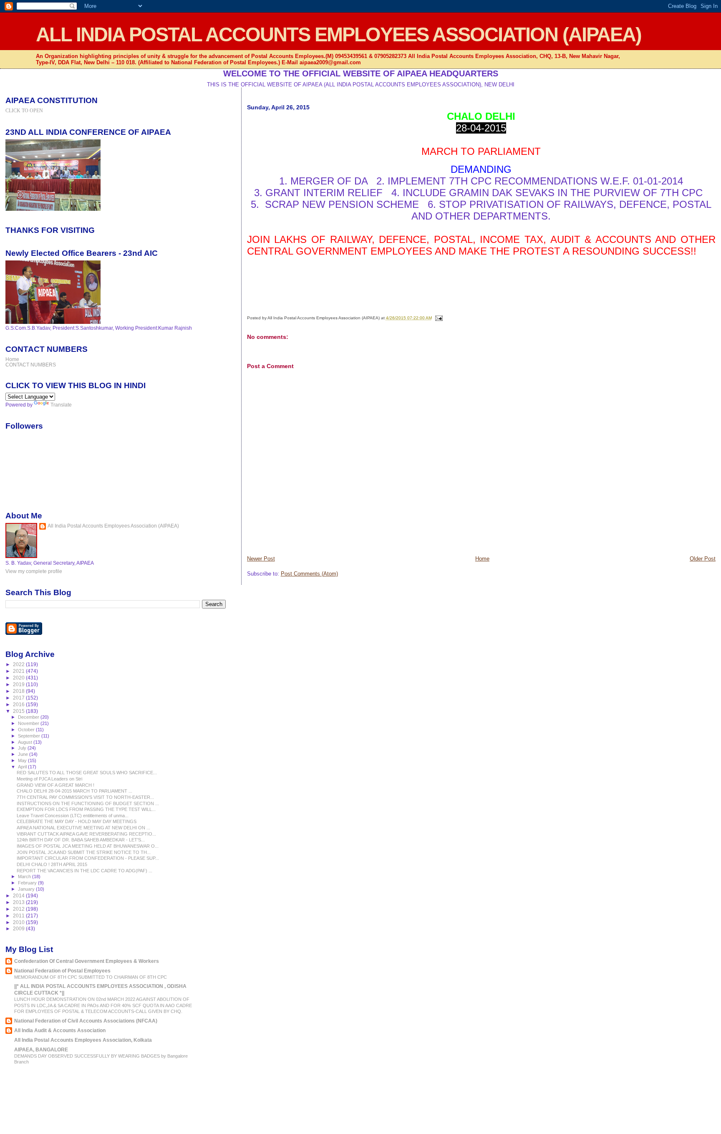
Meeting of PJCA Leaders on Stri (49, 778)
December (29, 717)
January (27, 889)
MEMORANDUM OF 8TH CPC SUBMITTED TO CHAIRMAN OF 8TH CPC (90, 977)
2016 (19, 704)
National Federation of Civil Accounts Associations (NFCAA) (85, 1020)
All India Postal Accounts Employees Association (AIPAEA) (113, 526)
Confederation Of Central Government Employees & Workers (86, 961)
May (23, 760)
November (29, 723)
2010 (19, 922)
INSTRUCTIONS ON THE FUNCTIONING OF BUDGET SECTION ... (88, 803)
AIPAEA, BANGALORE (41, 1049)
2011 (19, 915)
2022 (19, 664)
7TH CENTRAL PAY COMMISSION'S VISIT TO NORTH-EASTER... (85, 797)
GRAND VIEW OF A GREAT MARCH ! (55, 785)
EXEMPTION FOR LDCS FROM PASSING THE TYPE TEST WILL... (86, 809)
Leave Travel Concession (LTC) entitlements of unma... (73, 815)
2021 (19, 671)
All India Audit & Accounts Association (60, 1030)
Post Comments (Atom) (309, 574)
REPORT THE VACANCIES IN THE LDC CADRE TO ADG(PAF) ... (84, 870)
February (28, 882)
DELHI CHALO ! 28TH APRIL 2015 (52, 864)
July (23, 747)
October (27, 729)
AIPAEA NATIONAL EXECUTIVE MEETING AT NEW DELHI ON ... (83, 827)
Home (482, 559)
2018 (19, 691)
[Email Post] (438, 318)
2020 (19, 677)
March (25, 876)
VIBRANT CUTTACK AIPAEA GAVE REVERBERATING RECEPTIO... (86, 833)
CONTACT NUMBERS (30, 364)
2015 (19, 711)
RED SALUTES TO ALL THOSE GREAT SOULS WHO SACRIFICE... (87, 772)
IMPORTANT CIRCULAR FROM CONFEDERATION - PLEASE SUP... (88, 858)
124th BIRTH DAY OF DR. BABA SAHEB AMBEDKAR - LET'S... (81, 839)
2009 (19, 928)
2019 (19, 684)
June (23, 754)
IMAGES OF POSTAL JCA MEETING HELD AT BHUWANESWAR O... (88, 846)
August (25, 742)
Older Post (703, 559)
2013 (19, 902)
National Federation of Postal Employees (62, 970)
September (29, 735)
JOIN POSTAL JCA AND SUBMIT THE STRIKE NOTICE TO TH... (84, 852)
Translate (61, 405)
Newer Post (261, 559)
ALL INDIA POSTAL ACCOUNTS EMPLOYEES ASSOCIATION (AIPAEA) (338, 34)
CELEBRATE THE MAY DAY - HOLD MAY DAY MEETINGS (76, 821)
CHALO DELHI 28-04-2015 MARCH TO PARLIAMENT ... (74, 790)
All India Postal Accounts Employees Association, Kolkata (83, 1040)
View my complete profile (33, 571)
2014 (19, 895)
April (23, 766)
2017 (19, 697)
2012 (19, 909)
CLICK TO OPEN (24, 111)
